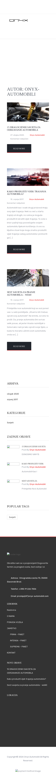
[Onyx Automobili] (28, 20)
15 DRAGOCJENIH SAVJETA (34, 446)
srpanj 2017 (12, 399)
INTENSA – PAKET (18, 640)
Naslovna (21, 32)
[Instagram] (35, 9)
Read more (19, 148)
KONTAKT (11, 653)
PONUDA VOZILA (15, 622)
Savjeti (10, 422)
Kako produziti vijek (33, 464)
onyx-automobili (36, 199)
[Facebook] (24, 9)
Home (27, 54)
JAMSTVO (11, 628)
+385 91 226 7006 (27, 589)
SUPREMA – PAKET (19, 646)
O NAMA (36, 35)
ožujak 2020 (13, 394)
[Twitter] (30, 9)
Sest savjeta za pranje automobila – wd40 (21, 293)
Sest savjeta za (29, 481)
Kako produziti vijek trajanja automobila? (26, 679)
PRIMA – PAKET (17, 634)
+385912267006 (34, 4)
